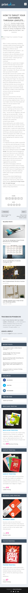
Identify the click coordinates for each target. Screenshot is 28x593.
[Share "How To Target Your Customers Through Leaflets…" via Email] (21, 198)
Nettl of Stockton (17, 589)
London (9, 26)
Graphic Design (20, 23)
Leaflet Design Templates (10, 25)
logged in (10, 333)
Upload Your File (13, 30)
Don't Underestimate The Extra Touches (14, 281)
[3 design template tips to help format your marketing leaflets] (14, 291)
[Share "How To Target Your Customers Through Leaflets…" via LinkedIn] (18, 198)
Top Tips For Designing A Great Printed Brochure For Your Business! (13, 240)
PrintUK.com (6, 28)
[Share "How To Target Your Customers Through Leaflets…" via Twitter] (9, 198)
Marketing (14, 26)
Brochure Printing (13, 444)
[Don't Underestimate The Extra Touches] (14, 272)
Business (13, 23)
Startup (11, 28)
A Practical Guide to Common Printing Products (12, 369)
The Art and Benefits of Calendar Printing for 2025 (12, 261)
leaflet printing (20, 25)
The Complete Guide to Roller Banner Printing (12, 348)
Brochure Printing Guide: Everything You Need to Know (13, 358)
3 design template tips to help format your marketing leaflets (13, 301)
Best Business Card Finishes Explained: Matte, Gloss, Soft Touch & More (13, 363)
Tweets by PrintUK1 (8, 400)
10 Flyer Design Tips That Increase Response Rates (11, 353)
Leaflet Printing (7, 489)
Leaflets (5, 26)
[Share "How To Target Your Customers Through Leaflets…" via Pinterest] (15, 198)
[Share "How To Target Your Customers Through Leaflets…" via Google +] (12, 198)
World (18, 30)
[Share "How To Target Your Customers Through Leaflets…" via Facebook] (6, 198)
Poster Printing (7, 582)
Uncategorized (17, 28)
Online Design (21, 26)
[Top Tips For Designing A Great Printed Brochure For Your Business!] (14, 231)
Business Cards (7, 535)
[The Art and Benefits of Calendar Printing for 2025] (14, 252)
